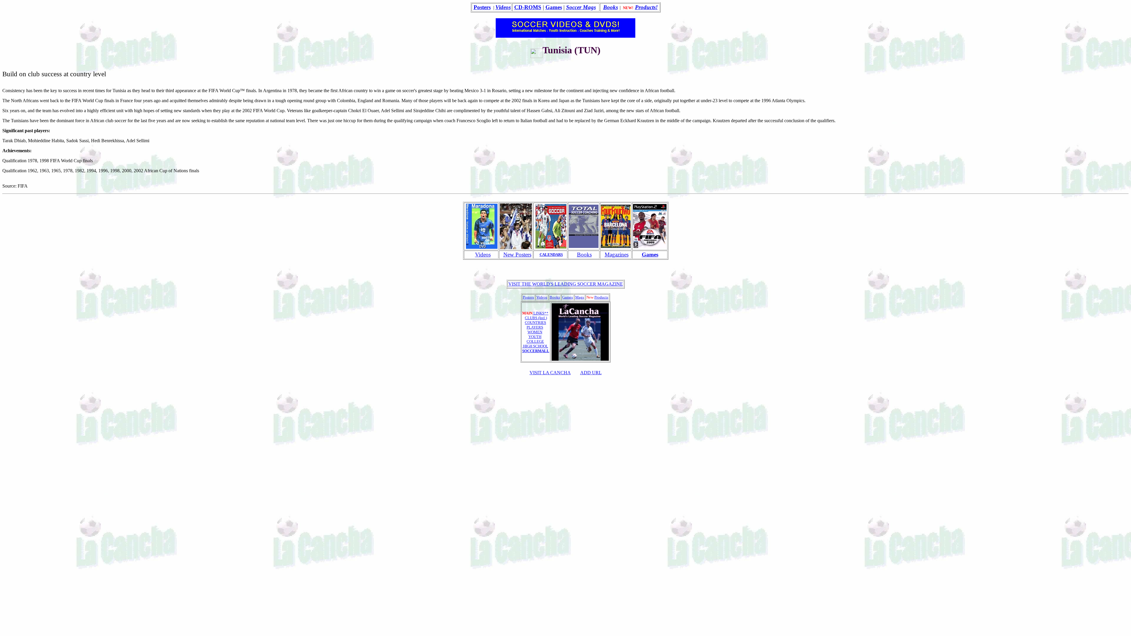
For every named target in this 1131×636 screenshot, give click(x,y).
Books (610, 7)
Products (601, 297)
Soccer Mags (581, 7)
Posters (482, 7)
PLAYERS (535, 327)
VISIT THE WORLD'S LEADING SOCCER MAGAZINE (565, 283)
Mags (579, 297)
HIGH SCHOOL (535, 346)
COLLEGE (535, 341)
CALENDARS (551, 254)
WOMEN (535, 332)
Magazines (617, 254)
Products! (646, 7)
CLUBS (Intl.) (536, 318)
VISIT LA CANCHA (550, 372)
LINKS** (540, 313)
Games (553, 7)
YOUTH (534, 336)
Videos (483, 254)
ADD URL (591, 372)
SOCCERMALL (535, 351)
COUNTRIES (535, 322)
